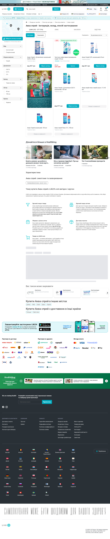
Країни (22, 424)
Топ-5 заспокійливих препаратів (93, 161)
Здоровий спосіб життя (80, 432)
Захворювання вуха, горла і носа (37, 183)
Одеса (43, 304)
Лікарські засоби (7, 14)
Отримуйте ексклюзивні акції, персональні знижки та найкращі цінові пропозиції (34, 396)
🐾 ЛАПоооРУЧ (91, 14)
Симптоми (77, 437)
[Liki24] (6, 525)
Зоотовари (77, 429)
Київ (33, 304)
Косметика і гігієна (19, 14)
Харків (49, 304)
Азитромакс (67, 290)
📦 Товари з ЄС (64, 14)
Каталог (4, 4)
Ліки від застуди (47, 22)
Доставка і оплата (21, 4)
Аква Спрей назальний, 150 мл (37, 128)
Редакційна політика (45, 424)
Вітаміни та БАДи (31, 14)
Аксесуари (77, 435)
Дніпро (28, 304)
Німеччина (36, 312)
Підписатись (47, 402)
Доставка (30, 35)
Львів (38, 304)
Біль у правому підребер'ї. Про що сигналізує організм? (66, 162)
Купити (73, 66)
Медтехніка (61, 435)
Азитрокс (38, 290)
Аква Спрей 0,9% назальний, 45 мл (93, 57)
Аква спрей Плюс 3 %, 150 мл (64, 128)
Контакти (11, 4)
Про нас (45, 4)
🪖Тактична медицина (78, 14)
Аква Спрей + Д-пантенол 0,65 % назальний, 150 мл (65, 88)
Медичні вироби (62, 432)
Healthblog (105, 4)
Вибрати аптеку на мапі (13, 38)
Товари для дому (79, 424)
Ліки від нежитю (60, 22)
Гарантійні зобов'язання (46, 421)
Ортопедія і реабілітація (64, 437)
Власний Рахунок (78, 4)
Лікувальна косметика (64, 429)
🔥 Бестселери (103, 14)
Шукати (56, 9)
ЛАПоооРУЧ (77, 427)
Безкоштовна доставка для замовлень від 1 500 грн (71, 18)
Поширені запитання (34, 4)
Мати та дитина (78, 421)
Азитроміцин (95, 290)
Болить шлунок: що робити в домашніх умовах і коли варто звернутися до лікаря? (37, 162)
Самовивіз (40, 35)
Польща (28, 312)
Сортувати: (85, 35)
